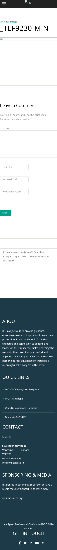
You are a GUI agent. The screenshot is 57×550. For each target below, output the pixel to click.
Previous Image (8, 21)
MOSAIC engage (14, 398)
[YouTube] (37, 542)
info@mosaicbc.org (13, 462)
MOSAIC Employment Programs (22, 389)
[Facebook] (20, 542)
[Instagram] (43, 542)
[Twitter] (25, 542)
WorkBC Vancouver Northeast (21, 407)
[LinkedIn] (31, 542)
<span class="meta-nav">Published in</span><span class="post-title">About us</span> (26, 256)
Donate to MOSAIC (15, 417)
